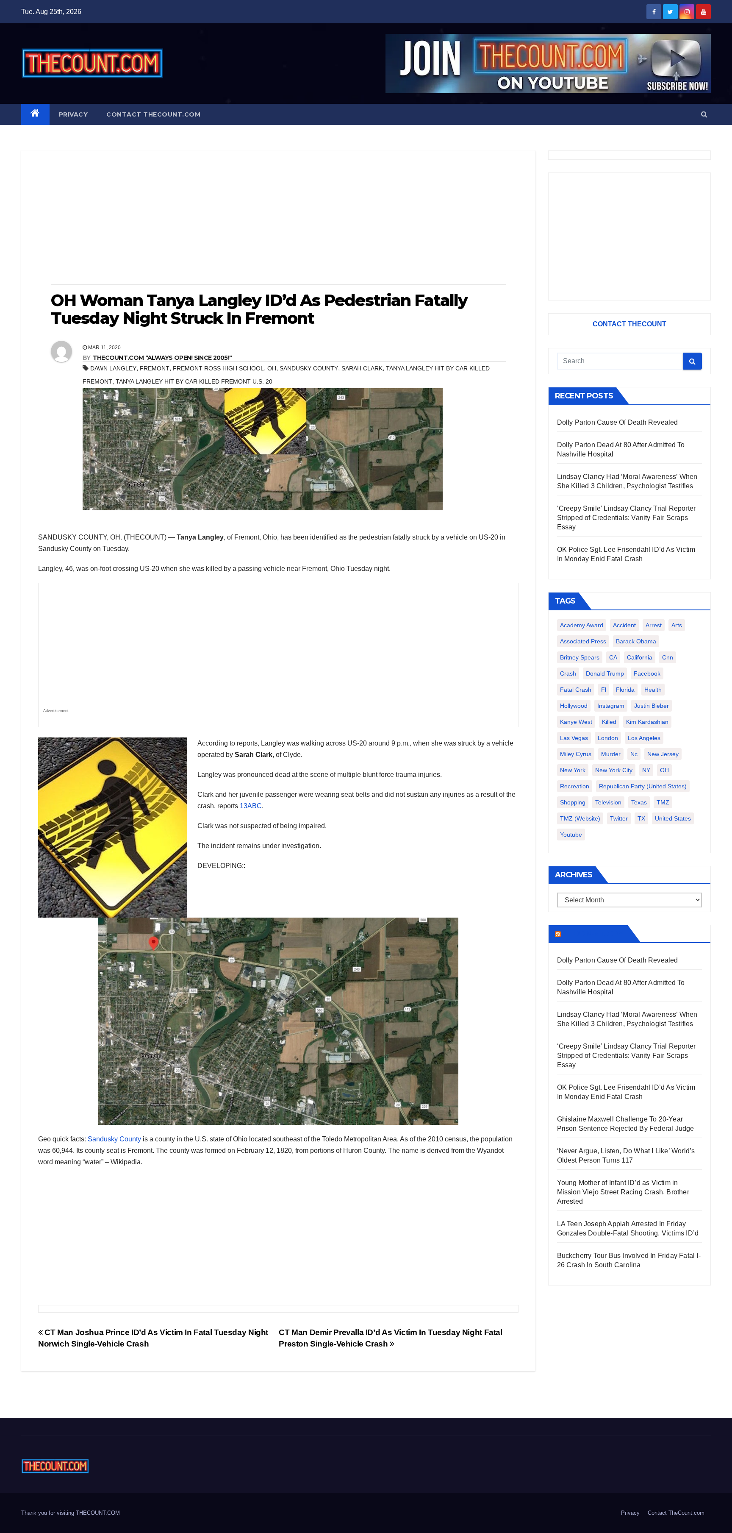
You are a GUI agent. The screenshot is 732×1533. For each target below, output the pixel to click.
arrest (654, 625)
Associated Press (583, 641)
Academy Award (581, 625)
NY (646, 770)
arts (676, 625)
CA (613, 657)
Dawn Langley (113, 368)
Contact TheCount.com (153, 114)
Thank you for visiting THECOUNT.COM (70, 1513)
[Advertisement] (278, 218)
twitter (619, 818)
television (608, 802)
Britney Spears (579, 657)
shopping (572, 802)
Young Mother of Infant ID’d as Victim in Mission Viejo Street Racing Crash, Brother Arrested (623, 1192)
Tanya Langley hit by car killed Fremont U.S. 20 (194, 381)
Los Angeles (644, 738)
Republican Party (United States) (643, 786)
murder (611, 754)
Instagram (610, 705)
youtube (571, 834)
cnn (667, 657)
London (608, 738)
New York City (613, 770)
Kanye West (576, 721)
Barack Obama (636, 641)
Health (653, 689)
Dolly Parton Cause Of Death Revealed (617, 422)
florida (625, 689)
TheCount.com (593, 933)
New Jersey (663, 754)
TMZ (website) (580, 818)
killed (609, 721)
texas (639, 802)
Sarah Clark (362, 368)
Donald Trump (605, 673)
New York (572, 770)
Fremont (154, 368)
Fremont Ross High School (218, 368)
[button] (704, 114)
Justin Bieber (651, 705)
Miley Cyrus (575, 754)
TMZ (663, 802)
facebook (647, 673)
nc (634, 754)
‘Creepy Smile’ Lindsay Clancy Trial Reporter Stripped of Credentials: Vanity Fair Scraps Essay (626, 518)
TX (641, 818)
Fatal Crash (575, 689)
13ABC (251, 806)
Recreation (574, 786)
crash (568, 673)
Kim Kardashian (647, 721)
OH (271, 368)
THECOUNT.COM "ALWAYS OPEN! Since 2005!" (162, 358)
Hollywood (574, 705)
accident (624, 625)
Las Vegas (574, 738)
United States (673, 818)
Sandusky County (309, 368)
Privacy (73, 114)
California (639, 657)
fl (603, 689)
